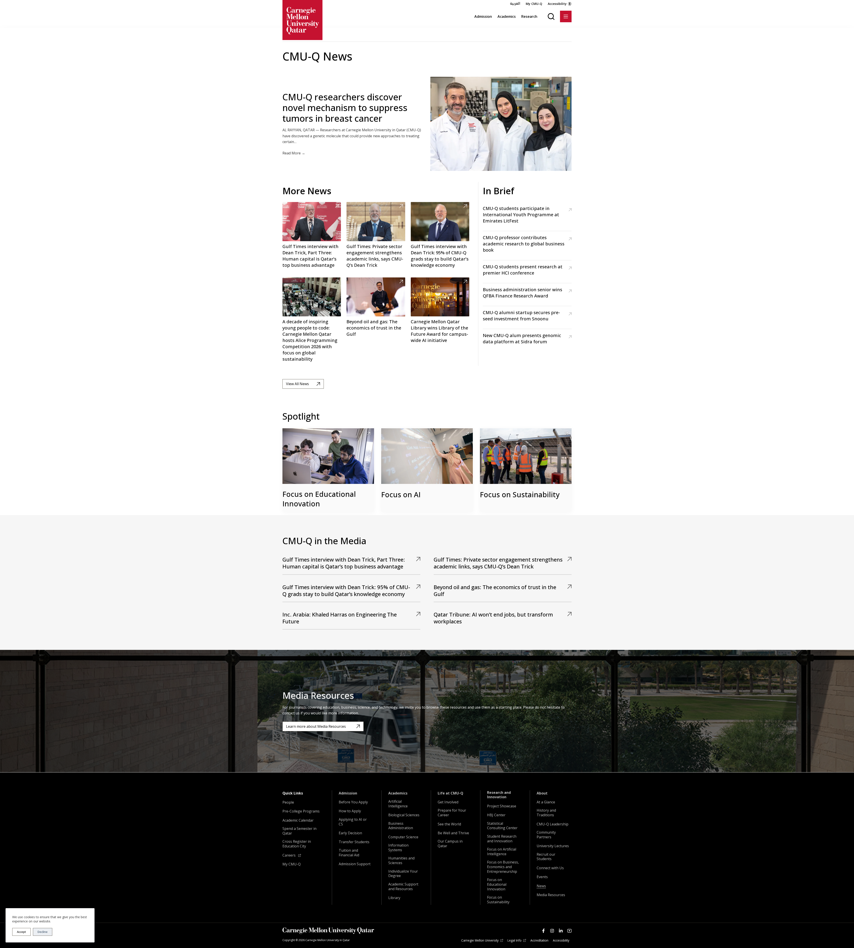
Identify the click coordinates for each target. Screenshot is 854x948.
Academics (506, 16)
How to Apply (350, 811)
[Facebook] (543, 931)
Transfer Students (354, 842)
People (288, 802)
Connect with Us (550, 868)
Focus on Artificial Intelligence (501, 851)
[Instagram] (552, 931)
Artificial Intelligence (398, 804)
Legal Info (515, 940)
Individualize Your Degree (403, 873)
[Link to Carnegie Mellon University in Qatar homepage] (302, 20)
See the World (449, 824)
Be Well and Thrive (453, 833)
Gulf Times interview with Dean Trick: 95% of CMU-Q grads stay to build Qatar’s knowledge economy (440, 255)
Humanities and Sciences (401, 860)
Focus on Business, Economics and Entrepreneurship (503, 867)
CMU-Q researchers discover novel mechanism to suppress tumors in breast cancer (344, 107)
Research (529, 16)
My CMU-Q (534, 4)
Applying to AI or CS (353, 822)
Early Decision (350, 833)
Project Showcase (501, 806)
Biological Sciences (403, 815)
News (541, 886)
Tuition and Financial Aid (349, 852)
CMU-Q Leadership (552, 824)
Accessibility (557, 4)
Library (394, 897)
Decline (43, 932)
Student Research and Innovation (501, 838)
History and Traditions (546, 812)
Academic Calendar (298, 820)
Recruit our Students (546, 856)
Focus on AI (401, 494)
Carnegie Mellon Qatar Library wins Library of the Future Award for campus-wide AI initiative (439, 331)
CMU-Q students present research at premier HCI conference (522, 270)
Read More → (293, 153)
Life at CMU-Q (450, 793)
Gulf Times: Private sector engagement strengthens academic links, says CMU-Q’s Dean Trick (374, 255)
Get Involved (448, 802)
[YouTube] (569, 931)
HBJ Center (496, 815)
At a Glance (546, 802)
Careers (289, 855)
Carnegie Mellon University (480, 940)
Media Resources (551, 895)
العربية (515, 3)
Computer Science (403, 837)
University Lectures (553, 846)
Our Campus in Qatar (450, 843)
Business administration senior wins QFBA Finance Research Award (522, 293)
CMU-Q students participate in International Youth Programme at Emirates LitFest (521, 214)
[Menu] (566, 16)
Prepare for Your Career (452, 812)
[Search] (551, 16)
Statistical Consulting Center (502, 826)
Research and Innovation (499, 795)
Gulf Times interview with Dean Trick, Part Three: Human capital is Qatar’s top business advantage (310, 255)
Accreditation (539, 940)
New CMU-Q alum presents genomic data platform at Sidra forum (522, 338)
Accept (21, 932)
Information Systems (398, 847)
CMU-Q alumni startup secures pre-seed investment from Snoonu (521, 315)
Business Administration (400, 826)
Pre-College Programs (301, 811)
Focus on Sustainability (520, 494)
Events (542, 877)
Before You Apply (353, 802)
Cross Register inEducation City (296, 844)
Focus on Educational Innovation (319, 498)
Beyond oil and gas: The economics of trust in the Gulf (373, 328)
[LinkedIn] (561, 931)
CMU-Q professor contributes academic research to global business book (523, 243)
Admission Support (355, 864)
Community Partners (546, 834)
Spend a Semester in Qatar (299, 831)
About (542, 793)
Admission (483, 16)
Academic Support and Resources (403, 886)
